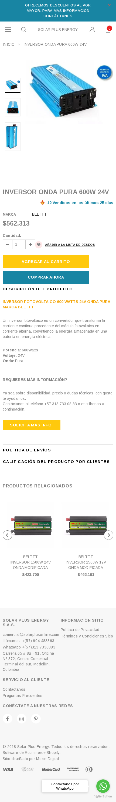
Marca (9, 214)
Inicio (9, 44)
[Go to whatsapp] (103, 786)
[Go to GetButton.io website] (103, 796)
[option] (69, 92)
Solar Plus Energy (58, 29)
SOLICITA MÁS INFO (31, 425)
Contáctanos (57, 16)
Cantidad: (12, 235)
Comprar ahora (46, 277)
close (109, 5)
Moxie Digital (47, 759)
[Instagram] (21, 718)
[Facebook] (7, 718)
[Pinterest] (36, 718)
